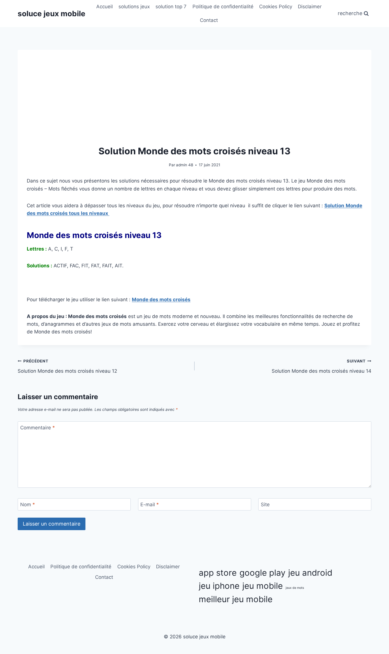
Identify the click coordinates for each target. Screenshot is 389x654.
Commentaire (37, 427)
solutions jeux (134, 6)
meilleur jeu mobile (236, 599)
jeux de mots (295, 588)
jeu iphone (219, 586)
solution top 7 (171, 6)
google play (262, 573)
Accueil (104, 6)
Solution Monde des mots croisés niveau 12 (67, 366)
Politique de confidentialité (223, 6)
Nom (27, 504)
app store (218, 573)
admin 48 (184, 165)
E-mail (149, 504)
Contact (209, 20)
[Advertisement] (194, 102)
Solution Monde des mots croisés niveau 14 (321, 366)
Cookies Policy (275, 6)
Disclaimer (310, 6)
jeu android (310, 573)
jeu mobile (262, 586)
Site (265, 504)
